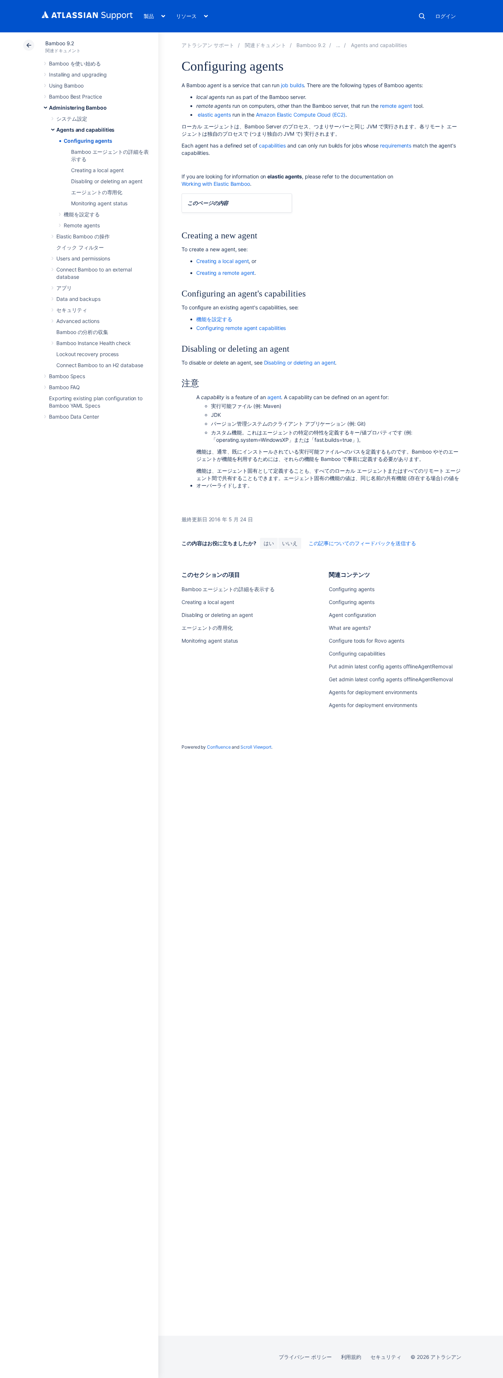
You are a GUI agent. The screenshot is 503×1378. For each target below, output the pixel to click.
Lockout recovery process (87, 354)
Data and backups (78, 299)
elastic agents (214, 114)
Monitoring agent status (99, 203)
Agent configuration (352, 615)
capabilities (272, 145)
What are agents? (350, 628)
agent (274, 397)
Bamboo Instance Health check (93, 343)
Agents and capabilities (85, 130)
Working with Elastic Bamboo (216, 184)
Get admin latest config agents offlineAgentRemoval (391, 679)
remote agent (396, 106)
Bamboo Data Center (74, 416)
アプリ (64, 288)
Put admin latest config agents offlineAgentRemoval (391, 666)
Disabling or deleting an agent (107, 181)
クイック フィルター (80, 247)
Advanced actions (77, 321)
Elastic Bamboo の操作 (83, 236)
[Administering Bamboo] (338, 45)
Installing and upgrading (78, 74)
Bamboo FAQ (64, 387)
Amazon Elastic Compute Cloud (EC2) (300, 114)
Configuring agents (88, 141)
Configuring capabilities (357, 653)
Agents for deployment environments (373, 692)
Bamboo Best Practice (75, 96)
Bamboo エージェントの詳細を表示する (228, 589)
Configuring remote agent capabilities (241, 328)
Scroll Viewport (255, 747)
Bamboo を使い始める (75, 63)
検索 (422, 16)
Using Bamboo (66, 85)
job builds (292, 85)
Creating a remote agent (225, 273)
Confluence (219, 747)
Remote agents (82, 225)
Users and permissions (83, 258)
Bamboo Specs (67, 376)
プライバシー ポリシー (305, 1357)
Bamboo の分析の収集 (82, 332)
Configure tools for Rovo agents (366, 640)
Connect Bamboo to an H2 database (99, 365)
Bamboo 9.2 (59, 43)
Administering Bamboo (78, 107)
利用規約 (351, 1357)
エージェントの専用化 (96, 192)
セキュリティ (71, 310)
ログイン (445, 16)
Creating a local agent (97, 170)
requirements (395, 145)
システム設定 (71, 119)
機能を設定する (82, 214)
